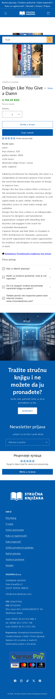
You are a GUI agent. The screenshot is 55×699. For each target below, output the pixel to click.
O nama (9, 524)
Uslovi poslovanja (15, 529)
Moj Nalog (11, 518)
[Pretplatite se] (46, 442)
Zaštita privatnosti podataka (20, 547)
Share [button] (50, 88)
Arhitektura (10, 253)
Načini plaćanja (9, 2)
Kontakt (30, 6)
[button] (6, 13)
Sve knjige (46, 253)
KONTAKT (27, 411)
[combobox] (27, 40)
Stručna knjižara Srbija (23, 694)
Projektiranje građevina (28, 253)
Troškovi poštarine (26, 2)
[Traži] (50, 40)
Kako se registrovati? (14, 6)
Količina (5, 108)
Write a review (27, 471)
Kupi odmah (27, 132)
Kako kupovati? (44, 2)
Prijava (47, 6)
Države (39, 6)
